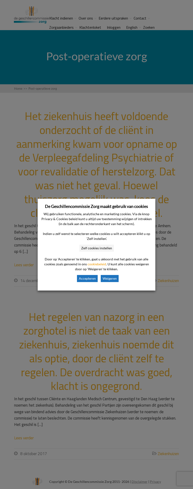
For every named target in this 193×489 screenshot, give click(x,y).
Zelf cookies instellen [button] (96, 248)
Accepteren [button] (87, 278)
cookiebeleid (97, 264)
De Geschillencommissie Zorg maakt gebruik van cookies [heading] (96, 206)
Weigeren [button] (110, 278)
